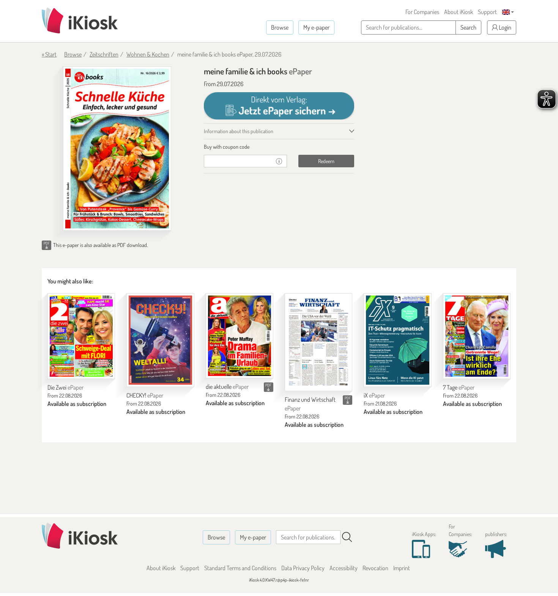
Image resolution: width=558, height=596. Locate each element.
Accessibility (343, 568)
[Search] (347, 537)
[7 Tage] (477, 336)
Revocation (375, 568)
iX (374, 395)
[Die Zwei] (81, 336)
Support (487, 12)
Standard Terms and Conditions (240, 568)
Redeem (326, 161)
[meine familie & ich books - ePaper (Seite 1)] (117, 148)
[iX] (397, 340)
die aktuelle (227, 386)
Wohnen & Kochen (147, 54)
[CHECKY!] (160, 340)
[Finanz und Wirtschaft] (318, 342)
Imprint (401, 568)
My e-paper (316, 27)
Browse (279, 27)
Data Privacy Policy (303, 568)
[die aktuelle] (239, 336)
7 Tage (458, 387)
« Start (49, 54)
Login (504, 27)
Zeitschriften (104, 54)
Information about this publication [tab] (238, 131)
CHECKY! (144, 395)
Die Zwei (65, 387)
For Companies (422, 12)
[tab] (279, 146)
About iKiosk (458, 12)
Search (468, 27)
